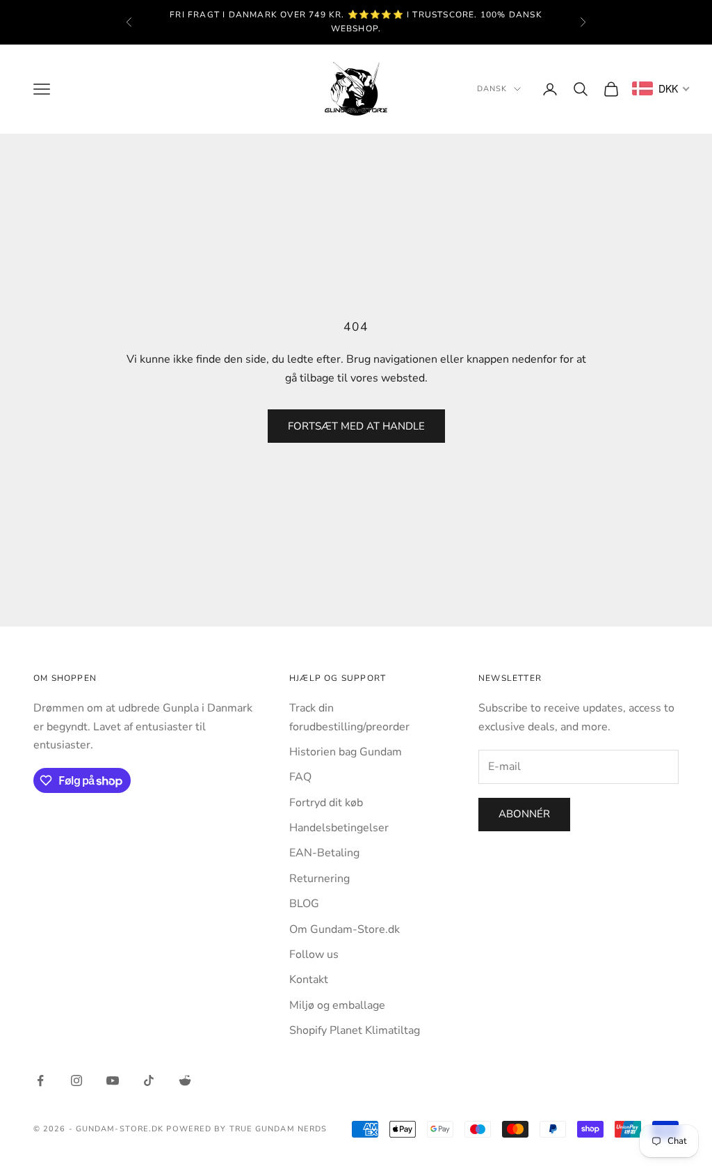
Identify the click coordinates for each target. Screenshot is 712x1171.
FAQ (300, 777)
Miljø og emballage (337, 1005)
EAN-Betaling (324, 852)
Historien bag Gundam (345, 752)
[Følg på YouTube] (113, 1080)
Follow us (314, 954)
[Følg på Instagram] (76, 1080)
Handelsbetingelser (339, 827)
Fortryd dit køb (326, 802)
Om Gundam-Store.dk (344, 929)
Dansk (492, 89)
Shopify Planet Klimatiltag (354, 1030)
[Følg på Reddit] (185, 1080)
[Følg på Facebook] (40, 1080)
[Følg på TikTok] (149, 1080)
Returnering (319, 878)
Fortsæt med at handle (356, 426)
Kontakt (308, 979)
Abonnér (524, 814)
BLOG (304, 903)
